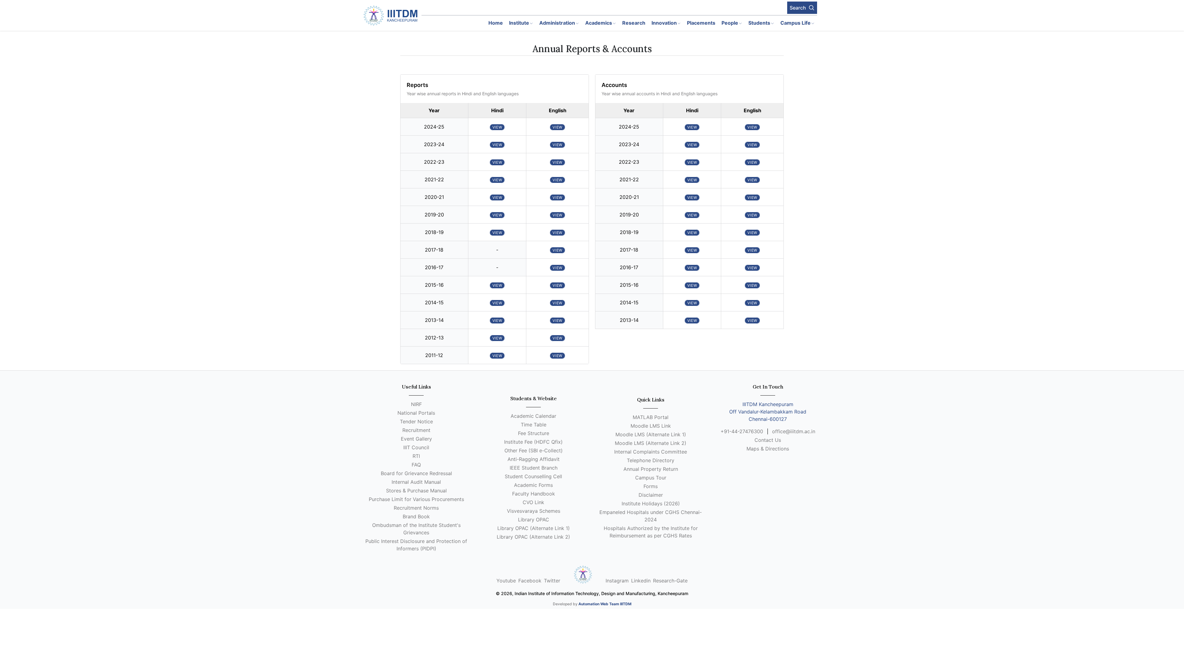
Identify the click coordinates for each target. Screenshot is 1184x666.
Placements (701, 23)
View (497, 127)
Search (798, 8)
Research (633, 23)
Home (495, 23)
